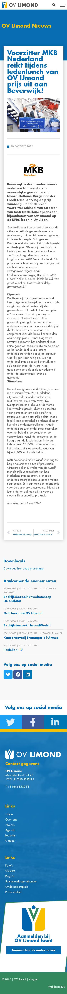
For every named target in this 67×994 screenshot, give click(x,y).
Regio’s (9, 876)
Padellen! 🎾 (13, 650)
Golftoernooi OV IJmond (23, 613)
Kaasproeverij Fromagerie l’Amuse (31, 637)
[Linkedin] (27, 674)
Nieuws (10, 825)
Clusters (10, 871)
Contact (10, 840)
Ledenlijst (10, 835)
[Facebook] (17, 674)
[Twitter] (8, 674)
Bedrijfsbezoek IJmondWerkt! (27, 625)
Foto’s (9, 865)
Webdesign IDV (56, 987)
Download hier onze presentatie (24, 568)
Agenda (10, 830)
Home (9, 814)
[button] (54, 5)
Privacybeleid (13, 892)
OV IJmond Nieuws (26, 26)
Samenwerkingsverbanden (21, 881)
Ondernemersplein (16, 886)
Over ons (11, 819)
